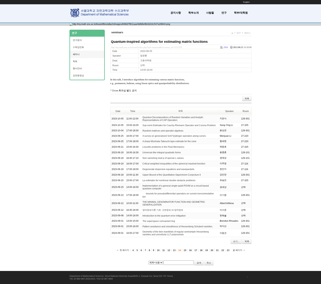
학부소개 (193, 12)
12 (169, 250)
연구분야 (77, 40)
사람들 (210, 12)
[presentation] (143, 193)
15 (185, 250)
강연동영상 (78, 75)
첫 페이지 (124, 250)
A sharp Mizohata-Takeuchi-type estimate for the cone (169, 141)
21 (217, 250)
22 (222, 250)
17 (195, 250)
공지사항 (176, 12)
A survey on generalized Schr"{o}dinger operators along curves (174, 136)
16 (190, 250)
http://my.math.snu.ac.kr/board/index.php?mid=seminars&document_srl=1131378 (146, 47)
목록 (247, 98)
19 (206, 250)
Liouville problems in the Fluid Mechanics (163, 147)
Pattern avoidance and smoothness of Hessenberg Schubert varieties (177, 226)
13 (174, 250)
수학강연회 (78, 47)
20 (212, 250)
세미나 (247, 33)
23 (228, 250)
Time (132, 111)
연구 (224, 12)
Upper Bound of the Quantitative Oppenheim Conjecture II (171, 175)
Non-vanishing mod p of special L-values (163, 158)
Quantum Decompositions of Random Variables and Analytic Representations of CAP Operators (172, 118)
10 (158, 250)
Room (246, 111)
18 (201, 250)
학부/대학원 (241, 12)
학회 (75, 61)
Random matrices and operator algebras (162, 130)
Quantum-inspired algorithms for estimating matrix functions (159, 42)
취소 (209, 262)
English (246, 2)
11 (163, 250)
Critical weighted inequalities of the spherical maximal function (173, 163)
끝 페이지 (237, 250)
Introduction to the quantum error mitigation (164, 215)
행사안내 (77, 68)
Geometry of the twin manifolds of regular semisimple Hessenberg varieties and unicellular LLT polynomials (175, 233)
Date (118, 111)
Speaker (229, 111)
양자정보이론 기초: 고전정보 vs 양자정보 (162, 210)
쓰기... (236, 241)
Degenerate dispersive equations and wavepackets (168, 169)
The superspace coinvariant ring (158, 221)
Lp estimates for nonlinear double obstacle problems (168, 180)
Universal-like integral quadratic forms (161, 152)
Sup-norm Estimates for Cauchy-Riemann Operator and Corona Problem (179, 125)
